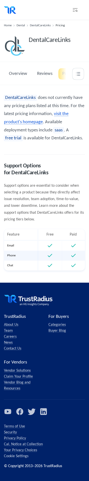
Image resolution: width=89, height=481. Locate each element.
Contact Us (12, 349)
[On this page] (78, 74)
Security (10, 432)
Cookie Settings (16, 456)
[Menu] (75, 10)
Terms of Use (14, 426)
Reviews (44, 73)
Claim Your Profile (18, 377)
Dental (21, 25)
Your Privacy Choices (20, 450)
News (8, 343)
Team (8, 331)
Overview (18, 73)
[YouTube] (8, 412)
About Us (11, 325)
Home (8, 25)
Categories (57, 325)
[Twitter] (32, 412)
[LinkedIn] (43, 412)
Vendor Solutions (17, 371)
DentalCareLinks (40, 25)
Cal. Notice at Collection (23, 444)
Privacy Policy (15, 438)
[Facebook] (20, 412)
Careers (10, 337)
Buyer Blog (57, 331)
